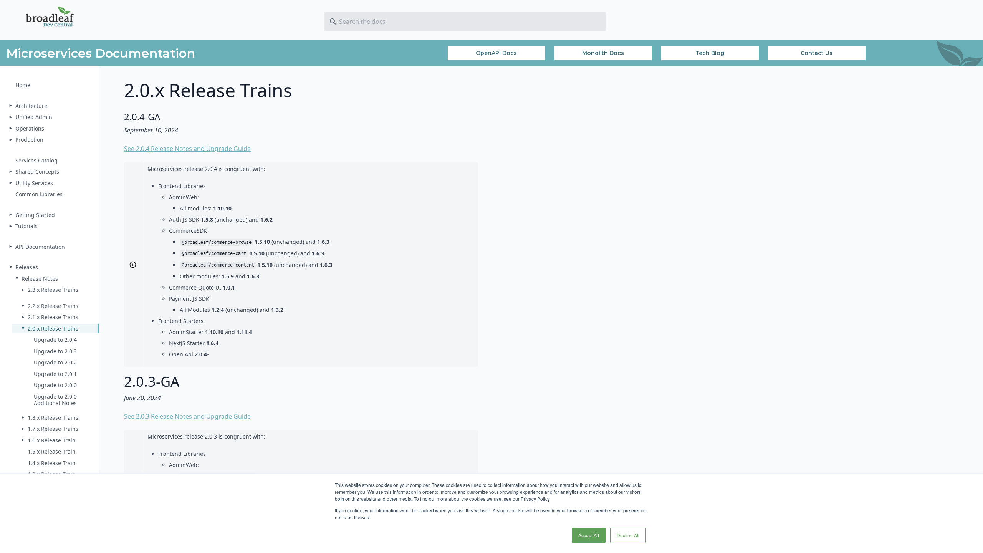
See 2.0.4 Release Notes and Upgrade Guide (187, 148)
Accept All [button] (588, 535)
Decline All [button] (628, 535)
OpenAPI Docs (496, 53)
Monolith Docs (603, 53)
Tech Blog (709, 53)
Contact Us (816, 53)
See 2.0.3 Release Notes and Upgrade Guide (187, 416)
